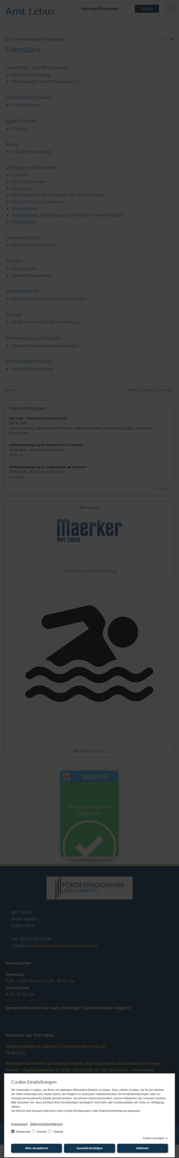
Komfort (41, 1131)
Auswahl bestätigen (89, 1148)
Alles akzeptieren (36, 1148)
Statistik (58, 1131)
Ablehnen (142, 1148)
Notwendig (23, 1131)
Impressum (19, 1124)
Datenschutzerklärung (46, 1124)
